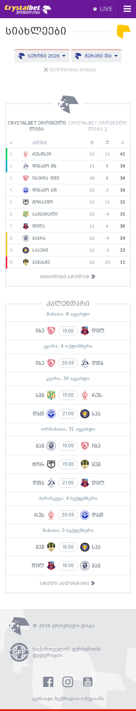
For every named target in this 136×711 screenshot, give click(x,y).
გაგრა (38, 238)
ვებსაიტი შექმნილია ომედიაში (68, 698)
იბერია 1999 (44, 178)
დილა (37, 226)
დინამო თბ (43, 166)
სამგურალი (44, 214)
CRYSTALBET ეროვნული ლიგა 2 (97, 126)
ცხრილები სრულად (65, 277)
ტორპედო (41, 202)
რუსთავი (40, 154)
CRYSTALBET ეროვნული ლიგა (37, 126)
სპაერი (39, 250)
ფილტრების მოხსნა (72, 70)
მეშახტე (40, 262)
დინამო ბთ (43, 190)
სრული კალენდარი (65, 583)
